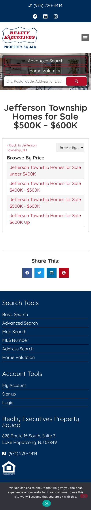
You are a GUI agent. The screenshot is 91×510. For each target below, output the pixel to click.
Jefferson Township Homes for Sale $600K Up (45, 219)
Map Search (14, 331)
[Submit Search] (76, 81)
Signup (9, 394)
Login (7, 402)
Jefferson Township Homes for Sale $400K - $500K (45, 187)
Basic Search (15, 314)
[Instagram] (55, 16)
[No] (84, 496)
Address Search (18, 348)
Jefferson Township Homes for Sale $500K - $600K (45, 203)
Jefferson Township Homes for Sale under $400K (45, 170)
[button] (85, 37)
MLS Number (15, 340)
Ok (47, 503)
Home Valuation (45, 70)
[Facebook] (35, 16)
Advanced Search (45, 60)
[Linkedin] (45, 16)
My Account (14, 385)
